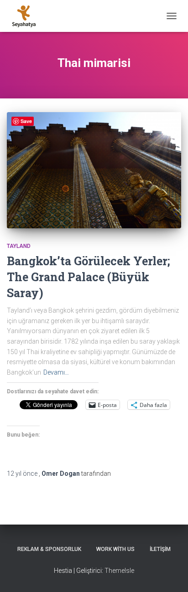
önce (23, 473)
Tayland (19, 246)
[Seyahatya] (27, 16)
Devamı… (56, 372)
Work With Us (115, 549)
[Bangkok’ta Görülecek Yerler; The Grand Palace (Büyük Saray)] (94, 170)
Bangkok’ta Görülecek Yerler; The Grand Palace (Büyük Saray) (88, 276)
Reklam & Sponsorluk (49, 549)
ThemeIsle (119, 570)
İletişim (160, 549)
